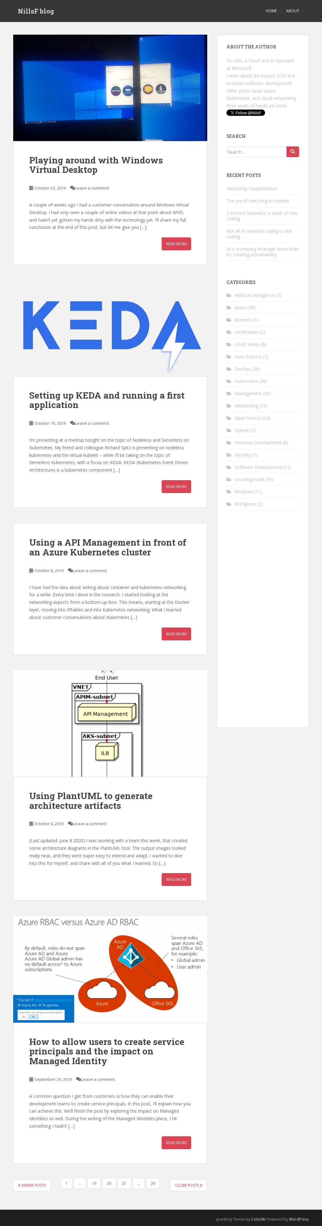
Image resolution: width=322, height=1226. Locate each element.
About (292, 11)
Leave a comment (92, 188)
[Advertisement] (262, 623)
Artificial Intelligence (255, 295)
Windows (244, 492)
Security (243, 455)
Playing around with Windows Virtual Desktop (96, 165)
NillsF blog (36, 11)
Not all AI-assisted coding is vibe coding (259, 234)
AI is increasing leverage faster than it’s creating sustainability (262, 252)
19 (94, 1183)
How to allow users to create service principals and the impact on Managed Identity (106, 1051)
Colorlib (258, 1219)
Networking (246, 406)
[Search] (292, 151)
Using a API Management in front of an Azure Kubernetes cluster (107, 547)
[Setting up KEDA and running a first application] (110, 328)
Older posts (187, 1185)
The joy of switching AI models (257, 201)
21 (124, 1183)
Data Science (248, 357)
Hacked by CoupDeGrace (251, 188)
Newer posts (33, 1185)
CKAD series (247, 344)
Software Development (258, 467)
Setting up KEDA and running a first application (107, 400)
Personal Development (258, 443)
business (243, 320)
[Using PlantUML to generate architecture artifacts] (110, 724)
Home (271, 11)
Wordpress (246, 504)
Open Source (248, 418)
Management (248, 393)
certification (246, 332)
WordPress (299, 1219)
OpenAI (242, 430)
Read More (176, 244)
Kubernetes (246, 381)
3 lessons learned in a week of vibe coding (261, 216)
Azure (240, 307)
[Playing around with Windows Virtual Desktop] (110, 88)
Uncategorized (249, 479)
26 (153, 1183)
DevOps (243, 369)
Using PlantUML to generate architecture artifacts (91, 800)
